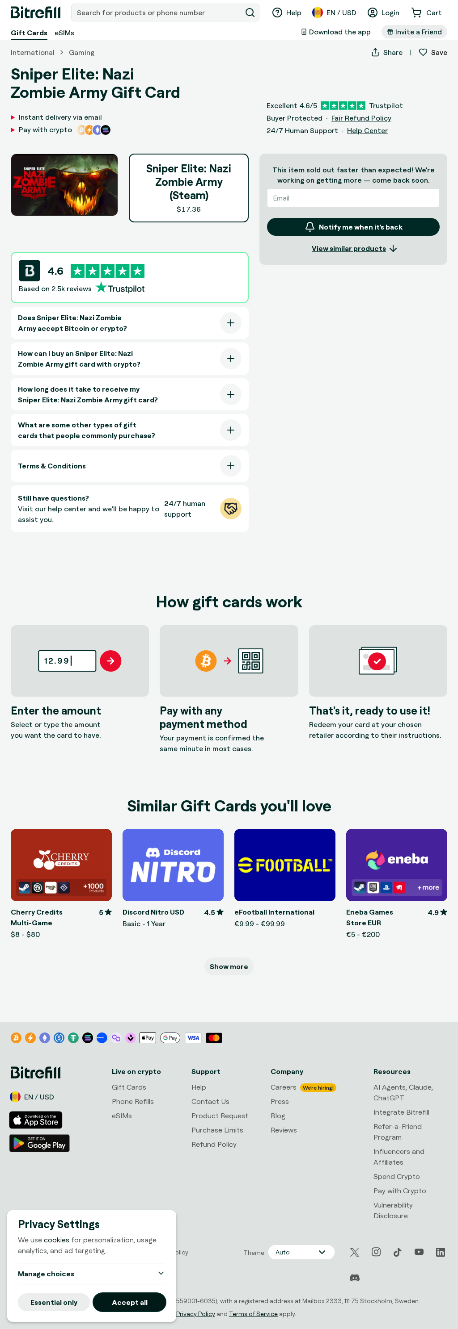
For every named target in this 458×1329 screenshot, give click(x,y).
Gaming (81, 52)
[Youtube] (419, 1252)
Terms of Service (253, 1313)
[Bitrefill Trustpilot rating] (107, 271)
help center (67, 508)
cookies (56, 1239)
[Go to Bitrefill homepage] (35, 12)
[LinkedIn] (440, 1252)
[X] (354, 1252)
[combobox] (157, 12)
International (33, 52)
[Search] (250, 12)
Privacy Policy (195, 1313)
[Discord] (354, 1278)
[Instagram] (376, 1252)
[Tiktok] (397, 1252)
